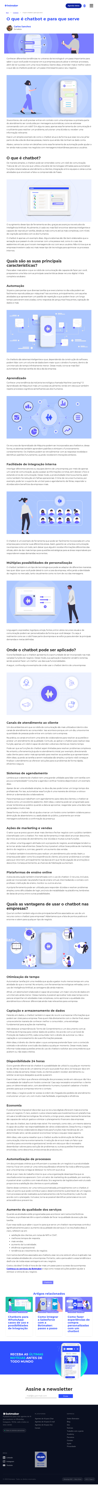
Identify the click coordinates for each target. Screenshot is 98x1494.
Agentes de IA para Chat (44, 1419)
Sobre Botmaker (73, 1419)
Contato (70, 1440)
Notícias (70, 1428)
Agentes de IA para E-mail (45, 1422)
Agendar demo (73, 6)
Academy (70, 1434)
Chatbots (15, 12)
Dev (68, 1425)
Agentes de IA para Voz (44, 1425)
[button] (85, 5)
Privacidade (71, 1446)
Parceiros (70, 1437)
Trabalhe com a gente (75, 1431)
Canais (37, 1428)
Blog (7, 12)
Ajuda (69, 1443)
